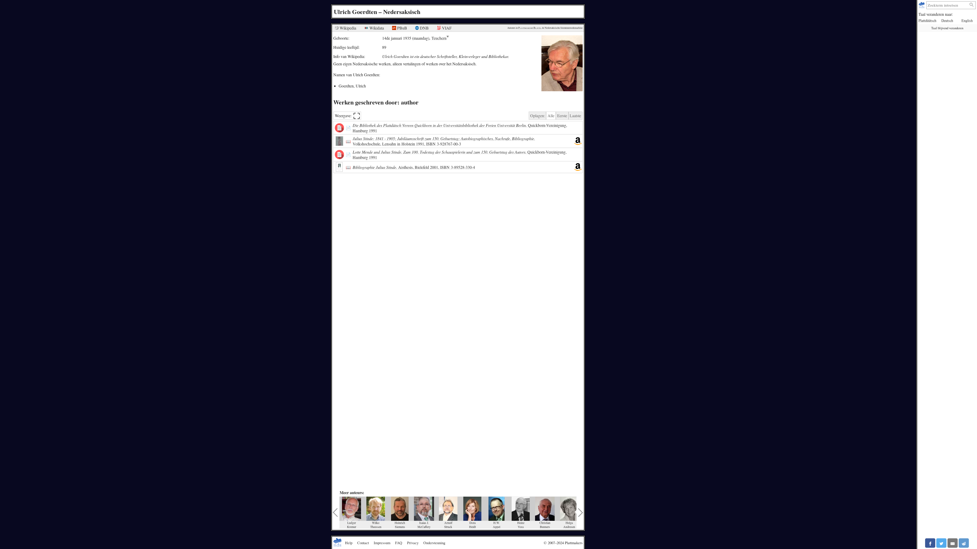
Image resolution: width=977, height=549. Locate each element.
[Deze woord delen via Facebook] (930, 543)
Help (348, 542)
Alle (551, 115)
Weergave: (347, 116)
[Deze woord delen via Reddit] (964, 543)
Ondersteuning (434, 542)
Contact (363, 542)
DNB (424, 27)
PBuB (401, 27)
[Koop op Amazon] (577, 141)
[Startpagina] (922, 5)
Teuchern (439, 38)
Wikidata (376, 27)
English (967, 20)
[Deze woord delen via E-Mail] (952, 543)
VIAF (446, 27)
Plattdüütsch (927, 20)
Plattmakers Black (529, 27)
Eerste (562, 115)
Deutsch (947, 20)
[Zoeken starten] (972, 5)
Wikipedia (347, 27)
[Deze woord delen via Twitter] (941, 543)
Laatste (575, 115)
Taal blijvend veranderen (947, 28)
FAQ (398, 542)
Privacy (413, 542)
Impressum (382, 542)
